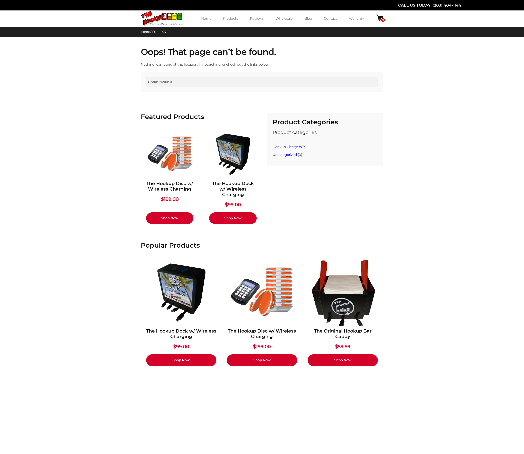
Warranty (356, 19)
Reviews (257, 19)
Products (230, 19)
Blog (308, 19)
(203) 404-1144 (447, 5)
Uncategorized (285, 155)
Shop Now (169, 218)
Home (206, 19)
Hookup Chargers (287, 147)
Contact (330, 19)
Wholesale (284, 19)
